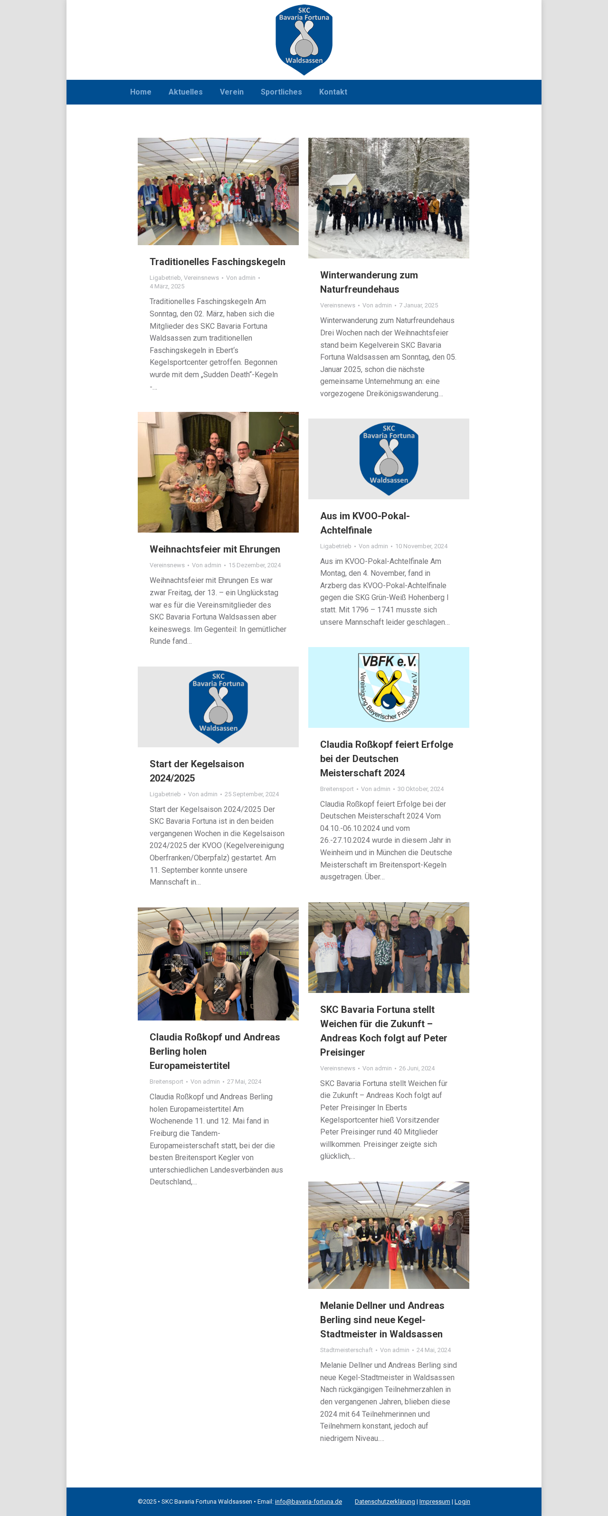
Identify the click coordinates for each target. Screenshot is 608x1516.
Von (241, 277)
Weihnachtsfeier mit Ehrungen (215, 549)
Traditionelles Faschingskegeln (217, 261)
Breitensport (337, 788)
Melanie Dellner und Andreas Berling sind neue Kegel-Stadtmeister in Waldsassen (382, 1320)
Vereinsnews (201, 277)
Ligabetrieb (165, 277)
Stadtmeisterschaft (346, 1350)
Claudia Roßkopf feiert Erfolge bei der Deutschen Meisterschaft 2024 (386, 759)
